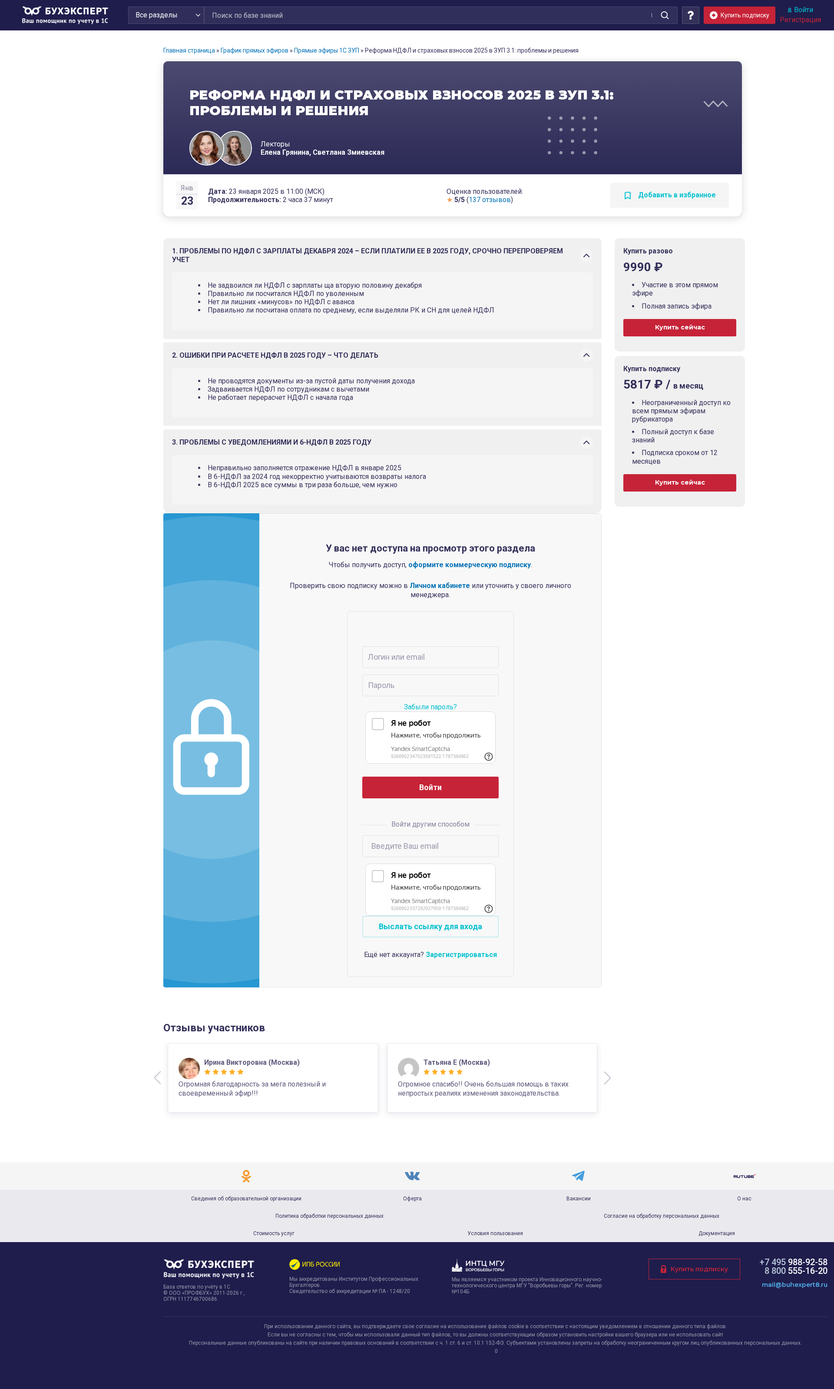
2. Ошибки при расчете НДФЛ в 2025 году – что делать (275, 355)
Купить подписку (699, 1269)
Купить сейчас (680, 327)
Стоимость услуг (274, 1233)
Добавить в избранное (676, 195)
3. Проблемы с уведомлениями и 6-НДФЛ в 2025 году (271, 442)
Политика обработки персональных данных (329, 1216)
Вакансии (578, 1199)
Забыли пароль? (430, 707)
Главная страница (189, 50)
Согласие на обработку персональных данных (661, 1216)
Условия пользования (495, 1233)
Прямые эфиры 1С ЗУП (326, 50)
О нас (744, 1199)
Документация (716, 1233)
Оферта (412, 1199)
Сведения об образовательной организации (246, 1199)
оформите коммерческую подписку (469, 565)
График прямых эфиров (254, 50)
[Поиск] (664, 15)
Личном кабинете (440, 586)
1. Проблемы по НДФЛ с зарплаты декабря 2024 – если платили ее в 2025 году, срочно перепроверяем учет (367, 255)
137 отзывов (490, 200)
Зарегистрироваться (461, 954)
